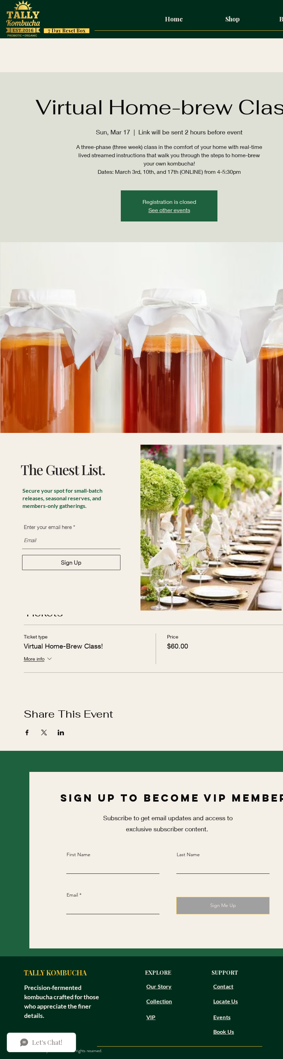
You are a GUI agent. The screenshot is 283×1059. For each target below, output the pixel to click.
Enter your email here (48, 527)
